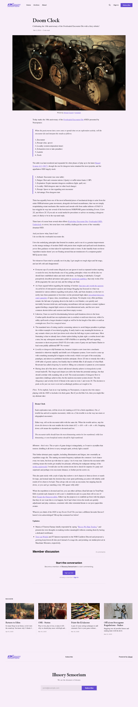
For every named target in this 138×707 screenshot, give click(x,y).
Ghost (130, 657)
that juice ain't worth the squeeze (91, 285)
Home (28, 5)
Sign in (116, 5)
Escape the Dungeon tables (47, 496)
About (44, 5)
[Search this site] (109, 5)
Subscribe (126, 5)
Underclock (37, 224)
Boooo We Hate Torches (87, 526)
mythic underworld (40, 466)
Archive (36, 5)
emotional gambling (79, 278)
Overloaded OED (95, 221)
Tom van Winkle (41, 536)
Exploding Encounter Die (78, 221)
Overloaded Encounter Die (73, 119)
